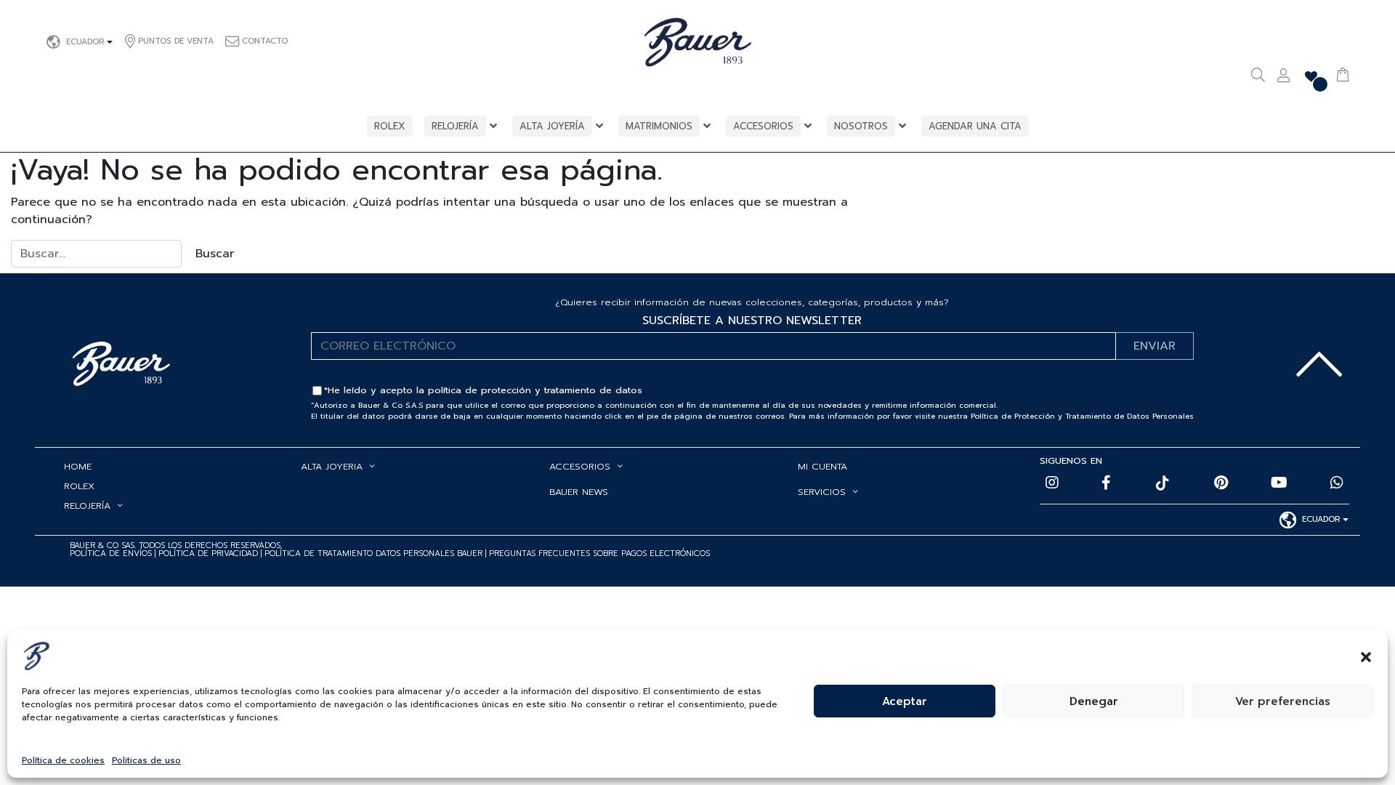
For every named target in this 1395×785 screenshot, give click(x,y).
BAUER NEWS (578, 492)
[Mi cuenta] (1283, 77)
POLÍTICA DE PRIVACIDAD (209, 553)
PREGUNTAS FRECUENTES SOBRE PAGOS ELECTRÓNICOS (599, 553)
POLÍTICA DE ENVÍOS (111, 553)
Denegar (1094, 701)
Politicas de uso (146, 760)
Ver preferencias (1282, 701)
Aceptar (904, 701)
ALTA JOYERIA (332, 466)
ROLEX (79, 486)
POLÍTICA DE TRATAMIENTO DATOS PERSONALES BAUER (373, 553)
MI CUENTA (822, 466)
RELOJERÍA (87, 505)
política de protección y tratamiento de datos (535, 390)
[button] (1366, 655)
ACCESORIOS (579, 466)
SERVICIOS (822, 492)
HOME (78, 466)
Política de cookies (63, 760)
